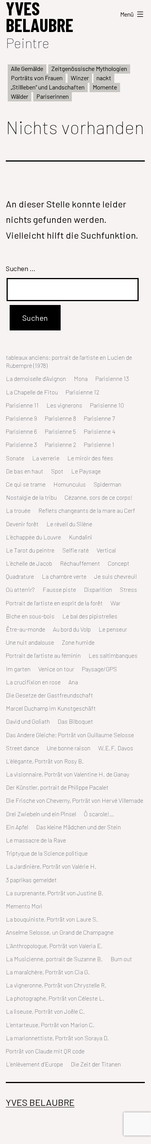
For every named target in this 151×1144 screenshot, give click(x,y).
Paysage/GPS (99, 668)
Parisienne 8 (60, 418)
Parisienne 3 (21, 444)
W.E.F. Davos (115, 747)
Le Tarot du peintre (30, 550)
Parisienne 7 (99, 418)
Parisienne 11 (22, 405)
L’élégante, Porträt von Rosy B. (45, 761)
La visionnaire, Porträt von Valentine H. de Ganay (67, 774)
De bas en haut (24, 471)
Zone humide (78, 642)
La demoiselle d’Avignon (36, 378)
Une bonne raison (68, 747)
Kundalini (80, 537)
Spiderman (107, 484)
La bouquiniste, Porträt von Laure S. (52, 919)
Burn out (121, 958)
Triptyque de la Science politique (47, 853)
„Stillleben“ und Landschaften (48, 87)
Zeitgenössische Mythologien (89, 68)
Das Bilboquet (75, 721)
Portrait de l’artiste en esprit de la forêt (54, 603)
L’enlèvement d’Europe (34, 1064)
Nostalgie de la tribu (31, 497)
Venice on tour (56, 668)
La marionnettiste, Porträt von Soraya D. (57, 1037)
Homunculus (69, 484)
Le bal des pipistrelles (89, 616)
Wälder (19, 96)
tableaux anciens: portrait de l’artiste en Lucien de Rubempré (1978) (69, 361)
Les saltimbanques (112, 655)
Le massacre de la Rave (36, 840)
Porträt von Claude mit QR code (45, 1051)
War (115, 603)
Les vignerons (64, 405)
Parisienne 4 (99, 431)
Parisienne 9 (21, 418)
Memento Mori (24, 906)
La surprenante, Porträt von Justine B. (54, 892)
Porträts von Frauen (37, 77)
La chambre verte (64, 576)
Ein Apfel (17, 827)
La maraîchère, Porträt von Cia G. (48, 972)
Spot (57, 471)
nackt (104, 77)
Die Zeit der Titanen (96, 1064)
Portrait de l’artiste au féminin (43, 655)
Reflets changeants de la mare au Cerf (86, 510)
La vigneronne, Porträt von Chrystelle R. (56, 985)
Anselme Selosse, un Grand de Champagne (60, 932)
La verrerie (45, 458)
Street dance (22, 747)
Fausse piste (59, 589)
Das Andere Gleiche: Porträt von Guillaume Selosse (70, 734)
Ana (73, 682)
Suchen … (21, 268)
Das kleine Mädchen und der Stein (78, 827)
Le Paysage (86, 471)
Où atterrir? (20, 589)
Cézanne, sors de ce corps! (98, 497)
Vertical (106, 550)
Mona (81, 378)
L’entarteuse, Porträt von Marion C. (50, 1024)
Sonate (15, 458)
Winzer (80, 77)
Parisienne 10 (107, 405)
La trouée (18, 510)
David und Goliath (28, 721)
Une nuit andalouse (30, 642)
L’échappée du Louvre (33, 537)
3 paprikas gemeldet (31, 879)
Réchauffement (80, 563)
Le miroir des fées (90, 458)
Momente (105, 87)
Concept (118, 563)
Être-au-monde (25, 629)
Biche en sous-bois (30, 616)
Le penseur (112, 629)
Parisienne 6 (21, 431)
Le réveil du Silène (69, 523)
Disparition (98, 589)
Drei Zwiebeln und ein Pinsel (41, 813)
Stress (128, 589)
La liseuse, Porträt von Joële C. (45, 1011)
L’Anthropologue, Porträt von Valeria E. (54, 945)
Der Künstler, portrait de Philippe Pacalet (57, 787)
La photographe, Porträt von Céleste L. (55, 998)
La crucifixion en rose (33, 682)
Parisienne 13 (112, 378)
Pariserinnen (52, 96)
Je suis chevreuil (115, 576)
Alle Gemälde (27, 68)
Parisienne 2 (60, 444)
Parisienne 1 (99, 444)
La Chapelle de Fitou (32, 392)
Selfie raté (75, 550)
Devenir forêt (22, 523)
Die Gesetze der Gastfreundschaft (49, 695)
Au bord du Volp (72, 629)
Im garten (18, 668)
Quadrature (20, 576)
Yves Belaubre (40, 1102)
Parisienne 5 (60, 431)
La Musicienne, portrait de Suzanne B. (54, 958)
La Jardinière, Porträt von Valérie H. (51, 866)
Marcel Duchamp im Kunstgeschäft (51, 708)
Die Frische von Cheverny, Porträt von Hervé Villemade (74, 800)
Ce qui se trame (26, 484)
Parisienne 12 (82, 392)
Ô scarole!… (99, 813)
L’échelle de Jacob (29, 563)
